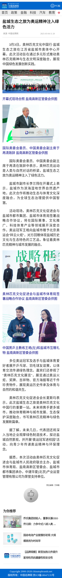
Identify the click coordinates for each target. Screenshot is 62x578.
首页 (5, 12)
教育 (52, 12)
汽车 (42, 12)
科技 (33, 12)
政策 (14, 12)
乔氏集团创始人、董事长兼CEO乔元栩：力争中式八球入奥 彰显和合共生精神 (40, 524)
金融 (23, 12)
